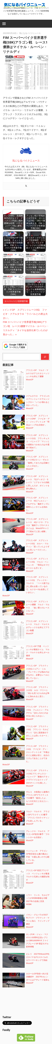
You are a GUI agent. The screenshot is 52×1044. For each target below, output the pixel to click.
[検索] (45, 357)
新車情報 (30, 947)
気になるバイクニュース (30, 33)
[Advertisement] (26, 1002)
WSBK (29, 904)
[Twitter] (26, 186)
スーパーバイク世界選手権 (16, 301)
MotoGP (29, 379)
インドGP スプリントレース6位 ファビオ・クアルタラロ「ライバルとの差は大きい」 (25, 314)
